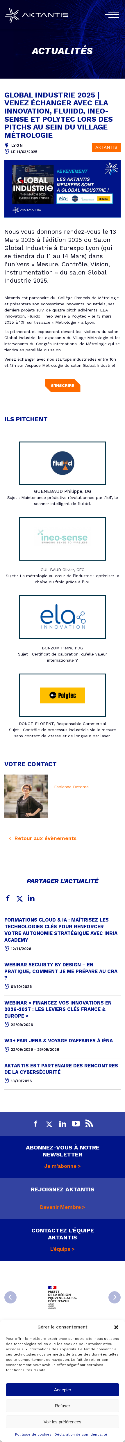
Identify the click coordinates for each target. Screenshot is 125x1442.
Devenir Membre (60, 1207)
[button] (116, 1327)
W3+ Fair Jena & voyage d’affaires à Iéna (58, 1041)
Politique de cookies (33, 1434)
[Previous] (10, 1297)
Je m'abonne (60, 1166)
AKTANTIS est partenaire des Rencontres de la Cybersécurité (61, 1069)
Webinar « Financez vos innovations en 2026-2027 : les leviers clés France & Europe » (58, 1009)
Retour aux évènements (44, 838)
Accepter (62, 1389)
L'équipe (60, 1249)
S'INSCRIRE (62, 385)
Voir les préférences (62, 1421)
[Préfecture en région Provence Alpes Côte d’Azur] (62, 1297)
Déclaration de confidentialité (80, 1434)
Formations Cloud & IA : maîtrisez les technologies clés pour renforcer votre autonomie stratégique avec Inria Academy (60, 930)
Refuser (62, 1405)
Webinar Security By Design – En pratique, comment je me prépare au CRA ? (60, 971)
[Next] (114, 1297)
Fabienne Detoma (71, 786)
